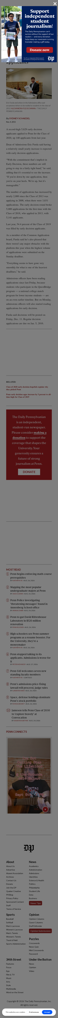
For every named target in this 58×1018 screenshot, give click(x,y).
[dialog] (29, 509)
